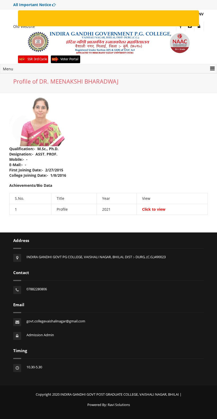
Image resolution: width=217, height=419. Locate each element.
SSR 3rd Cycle (37, 59)
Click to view (153, 209)
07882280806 (36, 289)
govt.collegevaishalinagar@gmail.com (55, 321)
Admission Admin (40, 334)
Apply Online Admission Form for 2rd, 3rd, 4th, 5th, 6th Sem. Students (58, 18)
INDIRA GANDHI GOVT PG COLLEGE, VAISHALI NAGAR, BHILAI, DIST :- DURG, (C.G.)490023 (96, 256)
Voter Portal (69, 59)
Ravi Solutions (119, 404)
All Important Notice (32, 4)
